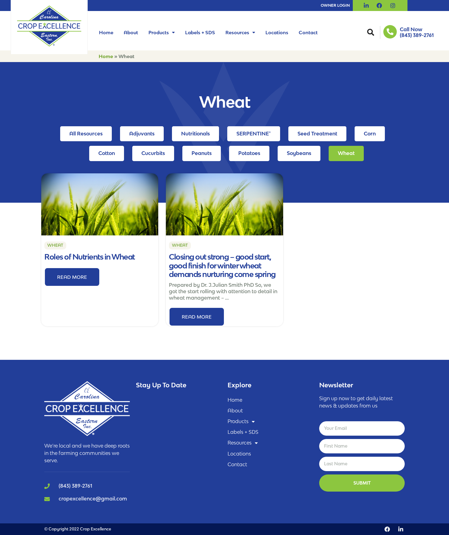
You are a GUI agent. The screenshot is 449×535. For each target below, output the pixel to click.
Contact (308, 32)
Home (106, 32)
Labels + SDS (200, 32)
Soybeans (299, 153)
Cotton (106, 153)
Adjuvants (142, 134)
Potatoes (249, 153)
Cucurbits (153, 153)
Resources (237, 32)
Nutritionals (195, 134)
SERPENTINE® (253, 134)
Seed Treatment (317, 134)
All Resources (86, 134)
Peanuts (202, 153)
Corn (370, 134)
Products (158, 32)
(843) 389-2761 (417, 35)
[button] (370, 32)
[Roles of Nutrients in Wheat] (99, 204)
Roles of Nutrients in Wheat (89, 256)
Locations (276, 32)
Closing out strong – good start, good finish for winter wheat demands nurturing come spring (222, 265)
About (131, 32)
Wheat (346, 153)
